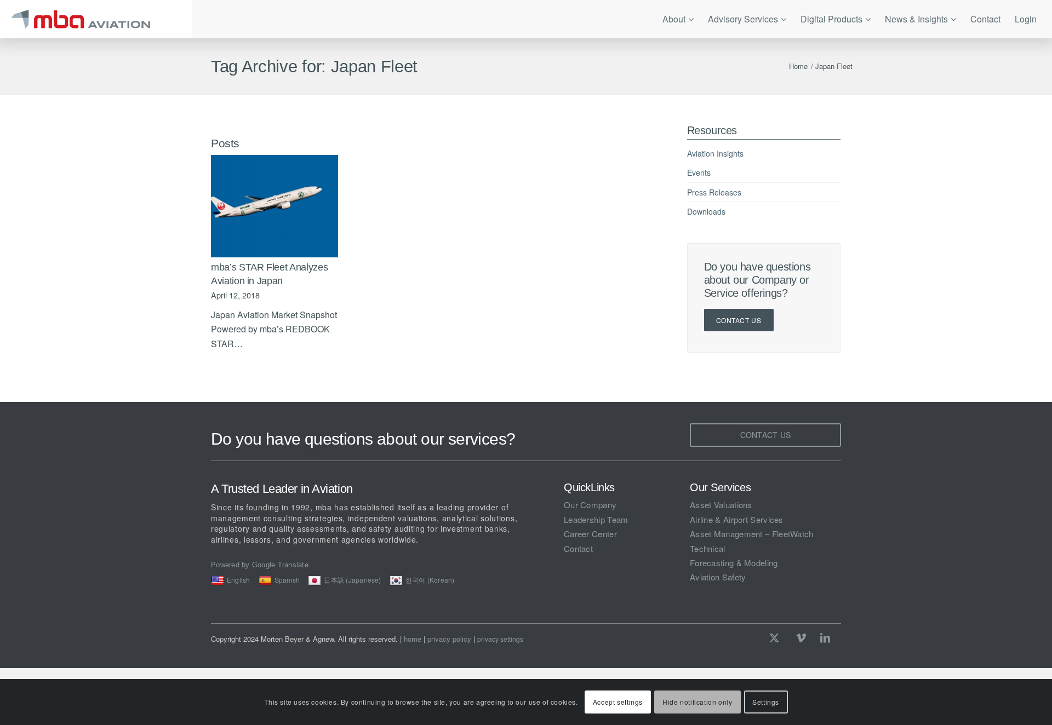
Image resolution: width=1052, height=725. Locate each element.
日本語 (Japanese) (352, 579)
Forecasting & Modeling (734, 562)
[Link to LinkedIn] (825, 637)
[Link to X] (777, 637)
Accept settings (618, 701)
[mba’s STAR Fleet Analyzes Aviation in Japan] (274, 206)
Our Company (590, 504)
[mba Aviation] (96, 19)
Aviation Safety (718, 577)
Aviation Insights (715, 153)
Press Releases (714, 192)
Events (699, 172)
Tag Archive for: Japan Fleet (314, 66)
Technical (707, 548)
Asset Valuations (721, 504)
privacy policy (449, 639)
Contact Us (739, 320)
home (412, 639)
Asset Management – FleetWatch (752, 533)
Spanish (287, 579)
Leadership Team (596, 519)
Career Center (590, 533)
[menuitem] (678, 19)
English (238, 579)
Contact (578, 548)
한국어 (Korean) (430, 579)
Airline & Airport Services (737, 519)
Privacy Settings (500, 639)
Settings (765, 701)
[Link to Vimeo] (801, 637)
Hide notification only (697, 701)
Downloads (706, 211)
